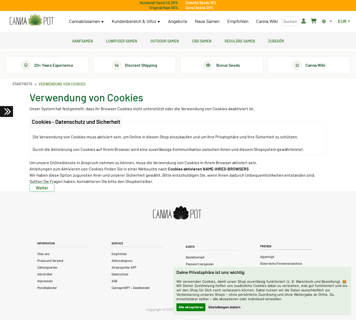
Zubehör (276, 40)
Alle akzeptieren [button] (191, 307)
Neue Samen (207, 21)
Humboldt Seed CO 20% (159, 3)
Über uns (43, 253)
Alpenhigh (267, 256)
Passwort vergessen (200, 264)
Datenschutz (120, 274)
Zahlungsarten (47, 267)
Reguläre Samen (240, 40)
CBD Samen (201, 40)
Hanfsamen (82, 40)
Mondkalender (47, 287)
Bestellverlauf (195, 257)
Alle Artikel (44, 274)
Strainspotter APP (124, 267)
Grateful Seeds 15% (201, 3)
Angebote (177, 21)
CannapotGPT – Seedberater (131, 287)
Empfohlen (237, 21)
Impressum (45, 280)
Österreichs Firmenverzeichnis (281, 263)
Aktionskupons (122, 260)
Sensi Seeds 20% (200, 7)
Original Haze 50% (163, 7)
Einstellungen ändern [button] (224, 307)
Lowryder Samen (121, 40)
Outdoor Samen (164, 40)
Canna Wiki (267, 21)
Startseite (23, 84)
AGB (114, 280)
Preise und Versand (50, 260)
